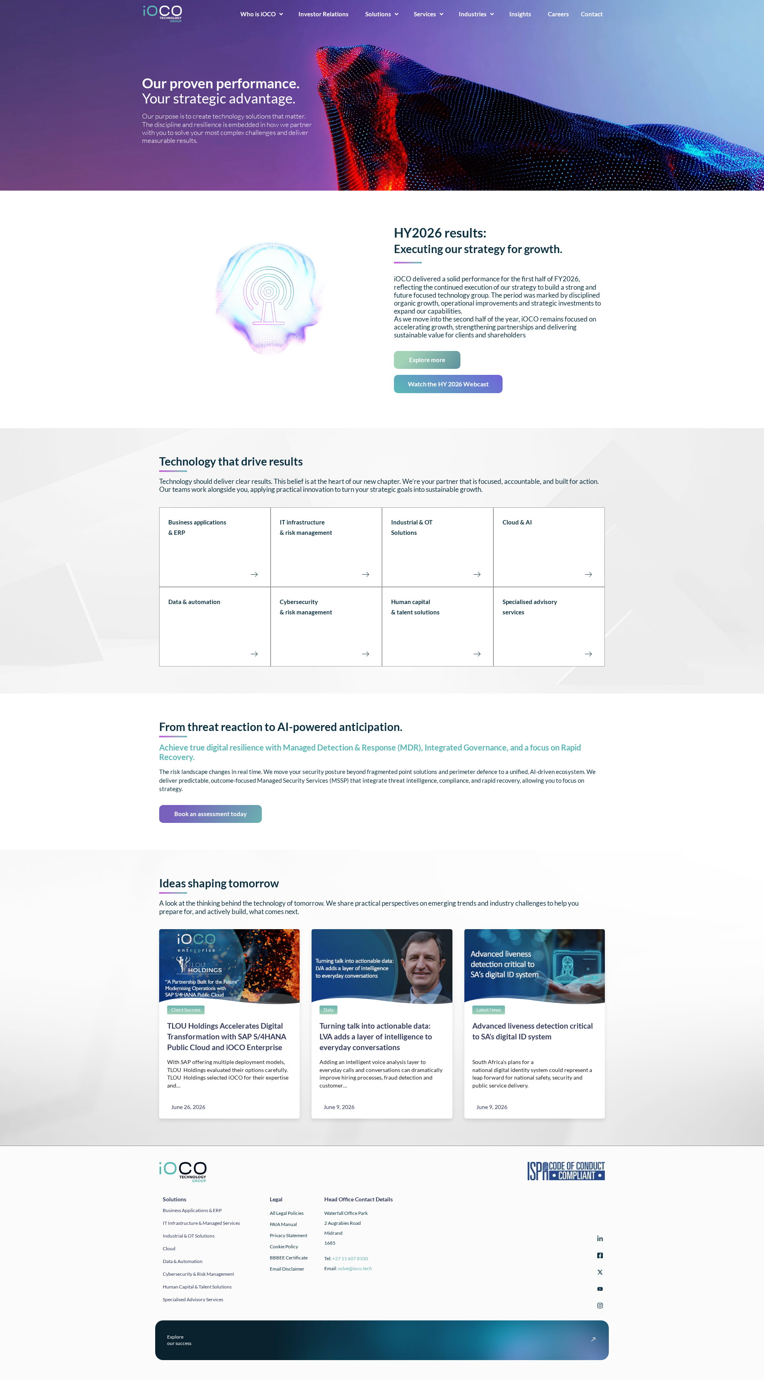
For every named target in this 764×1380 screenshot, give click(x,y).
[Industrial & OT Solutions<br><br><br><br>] (476, 574)
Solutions (378, 14)
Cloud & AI (517, 522)
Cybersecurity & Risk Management (198, 1274)
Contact (594, 14)
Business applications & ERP (192, 1210)
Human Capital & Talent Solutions (197, 1287)
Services (425, 14)
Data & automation (194, 601)
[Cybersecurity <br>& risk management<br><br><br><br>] (365, 653)
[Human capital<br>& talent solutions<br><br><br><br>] (476, 653)
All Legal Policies (287, 1213)
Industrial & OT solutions (188, 1236)
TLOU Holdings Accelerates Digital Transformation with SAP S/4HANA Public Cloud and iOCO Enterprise (226, 1036)
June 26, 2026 (188, 1106)
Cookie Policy (284, 1246)
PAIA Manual (283, 1224)
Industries (473, 14)
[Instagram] (599, 1307)
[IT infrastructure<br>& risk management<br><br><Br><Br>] (365, 574)
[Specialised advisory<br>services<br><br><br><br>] (588, 653)
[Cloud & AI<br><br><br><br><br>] (588, 574)
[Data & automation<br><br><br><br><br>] (253, 653)
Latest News (488, 1010)
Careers (558, 14)
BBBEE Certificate (289, 1258)
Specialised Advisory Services (193, 1299)
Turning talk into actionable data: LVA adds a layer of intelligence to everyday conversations (376, 1036)
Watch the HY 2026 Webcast (448, 384)
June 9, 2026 (339, 1106)
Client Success (186, 1010)
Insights (522, 14)
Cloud (169, 1248)
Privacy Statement (288, 1235)
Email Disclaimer (287, 1269)
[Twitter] (599, 1273)
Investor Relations (325, 14)
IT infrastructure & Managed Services (201, 1223)
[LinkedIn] (599, 1240)
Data (328, 1010)
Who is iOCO (258, 14)
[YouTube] (599, 1290)
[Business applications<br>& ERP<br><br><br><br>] (253, 574)
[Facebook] (599, 1256)
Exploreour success (179, 1340)
